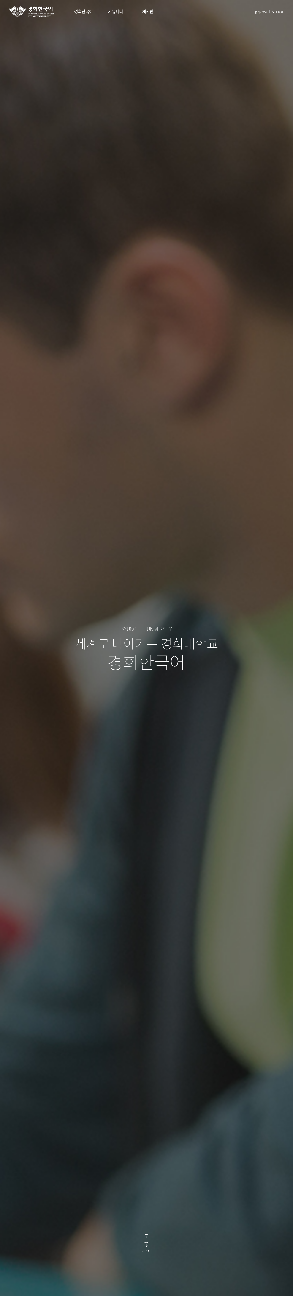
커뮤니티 (115, 11)
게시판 (147, 11)
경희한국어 (83, 11)
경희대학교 (260, 11)
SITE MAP (278, 11)
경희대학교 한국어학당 (31, 11)
